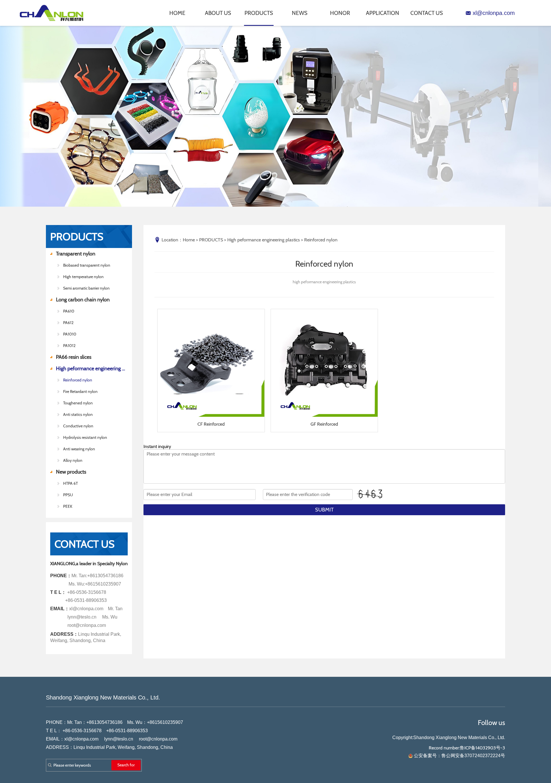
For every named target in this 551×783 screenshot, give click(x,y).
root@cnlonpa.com (158, 739)
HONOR (340, 12)
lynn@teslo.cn (118, 739)
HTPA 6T (70, 483)
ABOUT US (218, 12)
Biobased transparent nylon (86, 265)
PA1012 (69, 345)
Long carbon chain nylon (83, 299)
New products (71, 472)
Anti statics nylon (78, 414)
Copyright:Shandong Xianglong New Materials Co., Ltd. (448, 737)
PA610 (68, 311)
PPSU (68, 494)
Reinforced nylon (77, 380)
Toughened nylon (78, 403)
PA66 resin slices (73, 357)
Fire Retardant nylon (80, 391)
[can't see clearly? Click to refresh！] (370, 494)
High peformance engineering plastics (92, 368)
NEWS (299, 12)
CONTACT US (426, 12)
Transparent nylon (75, 254)
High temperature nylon (83, 276)
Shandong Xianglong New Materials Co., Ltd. (103, 697)
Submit (324, 510)
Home (189, 240)
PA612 (68, 322)
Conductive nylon (78, 426)
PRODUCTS (259, 12)
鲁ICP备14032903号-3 (482, 748)
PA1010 (69, 334)
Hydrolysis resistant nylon (85, 437)
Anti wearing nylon (79, 448)
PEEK (67, 506)
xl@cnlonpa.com (494, 13)
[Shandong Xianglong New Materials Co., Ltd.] (54, 13)
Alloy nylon (72, 460)
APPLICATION (382, 12)
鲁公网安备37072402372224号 (473, 755)
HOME (177, 12)
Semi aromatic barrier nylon (86, 288)
